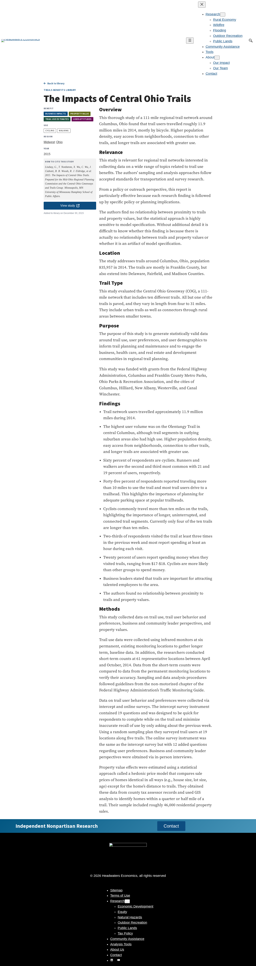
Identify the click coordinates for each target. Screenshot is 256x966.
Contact (171, 826)
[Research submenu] (222, 14)
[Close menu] (202, 4)
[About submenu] (217, 58)
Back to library (55, 83)
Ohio (59, 142)
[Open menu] (190, 40)
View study (67, 205)
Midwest (49, 142)
